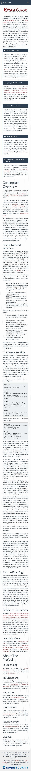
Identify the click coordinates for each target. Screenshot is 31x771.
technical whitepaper (18, 206)
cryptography (9, 20)
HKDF (25, 92)
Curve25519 (15, 90)
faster (26, 20)
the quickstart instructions (14, 195)
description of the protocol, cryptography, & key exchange (15, 647)
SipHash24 (19, 92)
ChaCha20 (24, 90)
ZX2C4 (17, 760)
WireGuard (7, 3)
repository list (11, 673)
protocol (14, 204)
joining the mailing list (17, 697)
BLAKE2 (13, 92)
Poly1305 (7, 92)
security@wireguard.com (12, 726)
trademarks (24, 756)
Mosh (5, 69)
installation (22, 194)
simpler (5, 22)
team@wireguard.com (9, 714)
